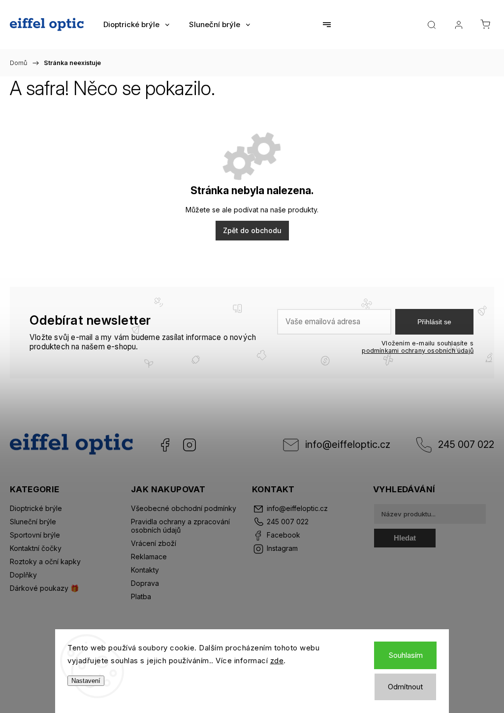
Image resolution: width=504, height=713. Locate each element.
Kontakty (145, 570)
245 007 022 (466, 444)
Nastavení (85, 680)
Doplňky (23, 575)
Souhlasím (405, 655)
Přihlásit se (434, 322)
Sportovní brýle (35, 535)
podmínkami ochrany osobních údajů (417, 350)
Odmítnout (405, 686)
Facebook (165, 445)
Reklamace (149, 556)
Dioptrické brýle (36, 508)
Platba (141, 596)
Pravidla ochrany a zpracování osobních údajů (180, 525)
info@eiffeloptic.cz (347, 444)
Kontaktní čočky (36, 548)
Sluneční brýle (33, 521)
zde (277, 660)
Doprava (145, 583)
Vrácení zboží (153, 543)
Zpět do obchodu (252, 230)
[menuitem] (136, 24)
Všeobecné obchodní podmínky (183, 508)
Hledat (405, 538)
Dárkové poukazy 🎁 (44, 588)
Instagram (189, 445)
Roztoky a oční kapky (45, 561)
